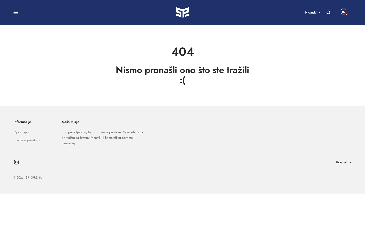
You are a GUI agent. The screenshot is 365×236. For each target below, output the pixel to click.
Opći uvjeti (21, 132)
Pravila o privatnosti (27, 140)
